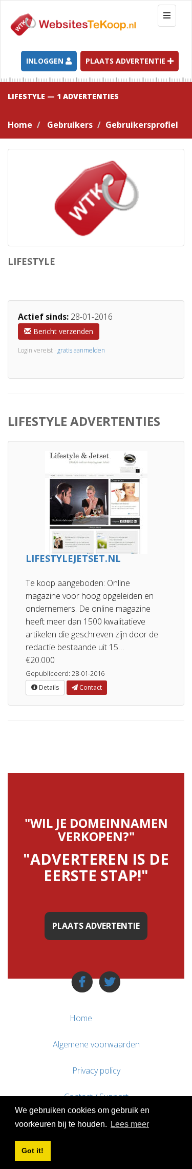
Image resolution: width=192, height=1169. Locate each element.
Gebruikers (70, 124)
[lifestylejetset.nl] (96, 502)
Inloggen (46, 61)
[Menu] (165, 1018)
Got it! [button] (33, 1150)
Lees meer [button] (130, 1124)
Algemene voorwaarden (96, 1044)
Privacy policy (96, 1070)
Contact (90, 687)
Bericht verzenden (62, 331)
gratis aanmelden (81, 350)
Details (48, 687)
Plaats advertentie (126, 61)
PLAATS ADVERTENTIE (96, 925)
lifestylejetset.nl (73, 558)
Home (20, 124)
